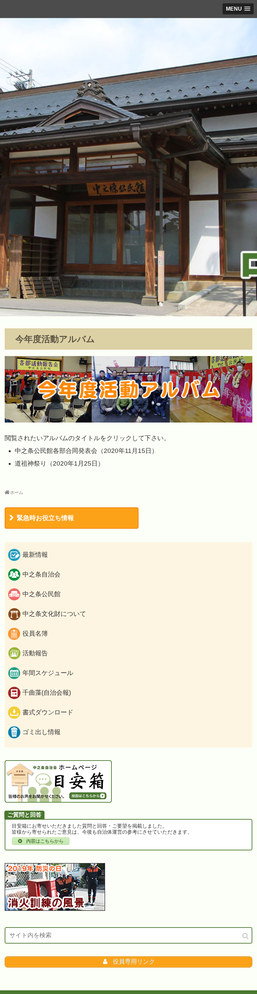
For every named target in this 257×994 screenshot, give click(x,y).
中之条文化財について (54, 613)
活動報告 (35, 653)
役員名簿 (35, 633)
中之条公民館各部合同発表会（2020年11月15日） (86, 450)
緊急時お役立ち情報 (45, 517)
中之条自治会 (41, 574)
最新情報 (35, 554)
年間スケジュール (47, 672)
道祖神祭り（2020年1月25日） (59, 463)
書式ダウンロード (47, 712)
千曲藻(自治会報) (46, 692)
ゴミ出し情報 (41, 731)
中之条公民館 (41, 594)
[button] (246, 936)
